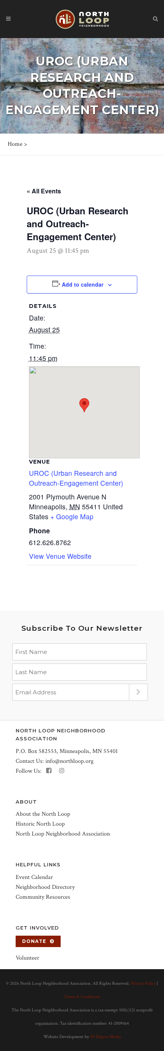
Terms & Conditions (82, 997)
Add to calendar (82, 284)
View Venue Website (60, 556)
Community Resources (43, 897)
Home (15, 144)
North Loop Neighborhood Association (63, 834)
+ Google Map (71, 516)
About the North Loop (43, 814)
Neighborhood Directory (45, 887)
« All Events (44, 191)
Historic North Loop (40, 824)
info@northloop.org (69, 761)
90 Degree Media (105, 1037)
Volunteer (27, 958)
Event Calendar (34, 877)
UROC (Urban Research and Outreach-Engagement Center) (76, 478)
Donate (34, 941)
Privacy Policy (143, 983)
